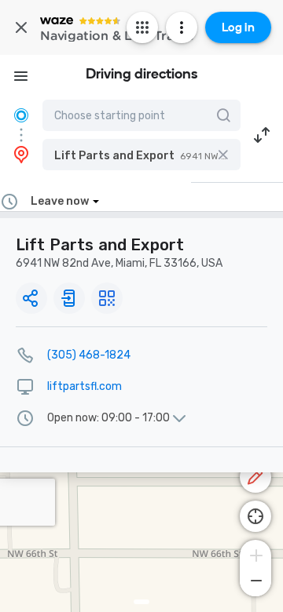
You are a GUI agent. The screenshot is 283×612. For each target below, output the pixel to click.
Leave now (60, 201)
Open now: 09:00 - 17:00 (108, 418)
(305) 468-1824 (88, 355)
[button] (141, 154)
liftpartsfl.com (84, 386)
